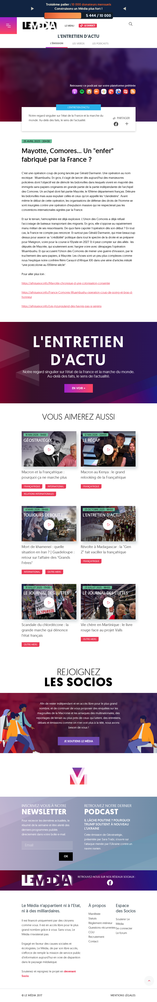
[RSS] (133, 92)
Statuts (92, 918)
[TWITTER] (121, 882)
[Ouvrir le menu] (8, 25)
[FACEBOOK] (110, 882)
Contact (93, 941)
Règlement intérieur (100, 923)
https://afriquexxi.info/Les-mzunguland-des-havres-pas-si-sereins (61, 306)
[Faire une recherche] (130, 24)
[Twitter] (121, 124)
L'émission (56, 43)
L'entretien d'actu (78, 107)
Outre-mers (54, 571)
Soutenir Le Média (123, 921)
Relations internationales (39, 493)
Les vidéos (78, 43)
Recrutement (96, 937)
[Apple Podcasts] (74, 92)
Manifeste (94, 914)
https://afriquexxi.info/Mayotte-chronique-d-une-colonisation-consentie (66, 283)
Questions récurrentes (101, 927)
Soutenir (145, 24)
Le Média (47, 880)
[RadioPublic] (125, 92)
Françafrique (32, 486)
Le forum (121, 933)
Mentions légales (123, 995)
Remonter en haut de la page (149, 981)
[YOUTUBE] (133, 882)
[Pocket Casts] (111, 92)
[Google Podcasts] (103, 92)
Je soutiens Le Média (78, 741)
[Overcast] (89, 92)
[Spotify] (82, 92)
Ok (66, 856)
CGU (91, 932)
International (56, 486)
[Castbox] (96, 92)
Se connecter (124, 928)
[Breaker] (118, 92)
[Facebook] (116, 124)
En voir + (78, 388)
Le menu (69, 25)
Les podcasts (100, 43)
